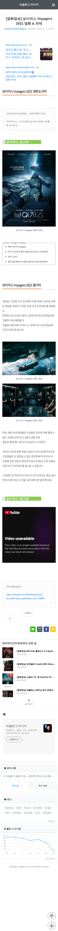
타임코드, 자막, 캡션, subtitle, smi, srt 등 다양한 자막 (29, 78)
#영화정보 (9, 808)
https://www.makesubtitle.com (20, 67)
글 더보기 (29, 704)
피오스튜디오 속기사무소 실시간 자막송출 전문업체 (19, 50)
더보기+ (51, 821)
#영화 (18, 808)
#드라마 (27, 808)
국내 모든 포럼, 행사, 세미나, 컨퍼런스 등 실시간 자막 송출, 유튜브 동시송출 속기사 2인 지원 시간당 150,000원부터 (19, 55)
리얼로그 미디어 (29, 4)
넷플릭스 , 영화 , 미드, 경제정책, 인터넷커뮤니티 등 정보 (21, 731)
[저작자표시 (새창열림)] (54, 615)
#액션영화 (17, 813)
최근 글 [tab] (15, 786)
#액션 (7, 813)
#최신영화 (28, 813)
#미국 (37, 813)
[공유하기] (16, 619)
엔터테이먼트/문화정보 (15, 29)
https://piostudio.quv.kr (17, 45)
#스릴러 (48, 808)
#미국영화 (37, 808)
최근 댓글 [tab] (42, 786)
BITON (31, 29)
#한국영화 (47, 813)
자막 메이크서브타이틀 (20, 72)
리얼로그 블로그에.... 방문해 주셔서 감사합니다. (31, 776)
